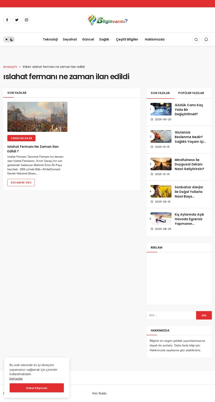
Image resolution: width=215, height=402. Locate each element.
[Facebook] (7, 20)
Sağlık (104, 39)
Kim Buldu (99, 393)
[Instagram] (26, 20)
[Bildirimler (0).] (206, 39)
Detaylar (16, 378)
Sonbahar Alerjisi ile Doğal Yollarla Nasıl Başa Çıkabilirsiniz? (189, 194)
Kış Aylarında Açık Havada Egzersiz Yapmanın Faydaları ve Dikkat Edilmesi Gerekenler (191, 226)
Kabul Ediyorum (36, 388)
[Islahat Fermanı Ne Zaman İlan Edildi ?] (37, 117)
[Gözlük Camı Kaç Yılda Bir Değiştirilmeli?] (161, 109)
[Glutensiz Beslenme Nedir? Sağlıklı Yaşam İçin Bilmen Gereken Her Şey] (161, 136)
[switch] (9, 39)
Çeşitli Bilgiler (127, 39)
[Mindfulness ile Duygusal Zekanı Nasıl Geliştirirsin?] (161, 164)
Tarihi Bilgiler (21, 138)
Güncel (88, 39)
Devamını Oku (21, 182)
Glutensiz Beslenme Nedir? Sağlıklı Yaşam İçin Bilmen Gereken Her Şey (190, 141)
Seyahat (70, 39)
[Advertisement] (179, 278)
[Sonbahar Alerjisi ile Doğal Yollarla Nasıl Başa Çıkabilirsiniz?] (161, 191)
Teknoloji (50, 39)
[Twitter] (17, 20)
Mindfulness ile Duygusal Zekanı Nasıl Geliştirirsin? (189, 164)
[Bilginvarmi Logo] (107, 19)
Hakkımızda (155, 39)
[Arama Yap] (196, 39)
